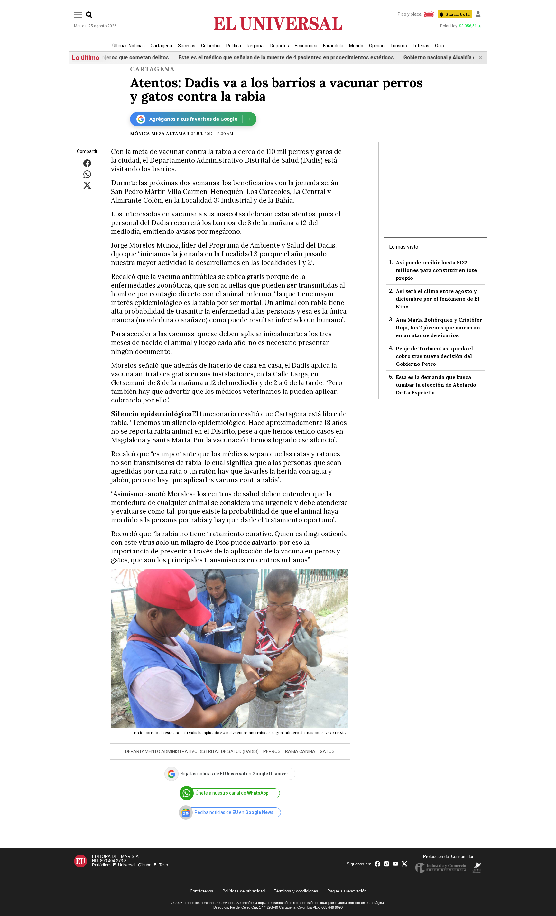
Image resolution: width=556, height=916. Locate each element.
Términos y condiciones (296, 891)
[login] (478, 14)
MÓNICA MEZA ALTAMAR (159, 134)
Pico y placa (410, 14)
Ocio (439, 45)
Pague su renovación (346, 891)
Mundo (356, 45)
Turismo (398, 45)
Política (233, 45)
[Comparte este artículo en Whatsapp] (87, 174)
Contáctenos (201, 891)
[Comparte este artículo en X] (87, 185)
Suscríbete (457, 14)
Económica (306, 45)
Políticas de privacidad (243, 891)
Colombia (210, 45)
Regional (255, 45)
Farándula (333, 45)
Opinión (377, 45)
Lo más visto (403, 247)
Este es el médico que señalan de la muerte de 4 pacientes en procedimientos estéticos (266, 57)
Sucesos (186, 45)
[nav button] (78, 14)
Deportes (279, 45)
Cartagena (161, 45)
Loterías (421, 45)
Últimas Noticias (128, 45)
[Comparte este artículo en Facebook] (87, 163)
